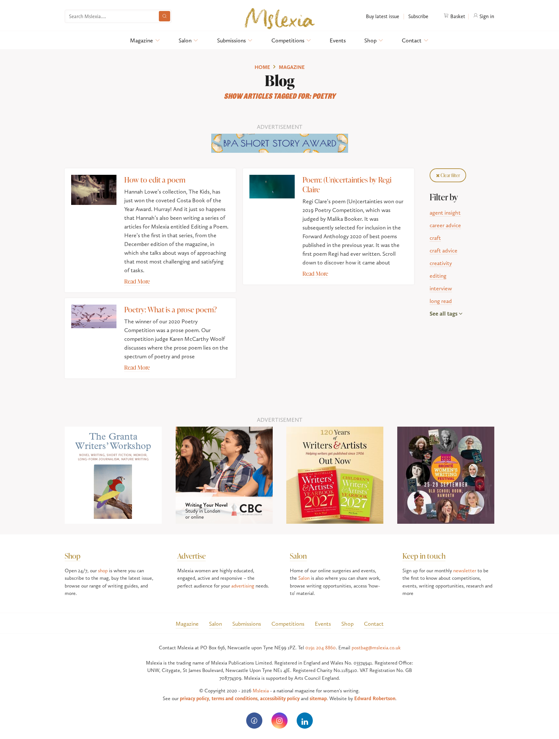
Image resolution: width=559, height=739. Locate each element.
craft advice (443, 250)
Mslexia (261, 691)
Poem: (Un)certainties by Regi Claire (346, 184)
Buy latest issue (382, 16)
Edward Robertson (374, 698)
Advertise (191, 556)
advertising (242, 586)
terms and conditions (235, 698)
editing (438, 275)
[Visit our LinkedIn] (305, 720)
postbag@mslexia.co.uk (376, 647)
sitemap (318, 698)
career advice (445, 225)
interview (441, 288)
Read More (137, 281)
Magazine (141, 40)
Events (338, 40)
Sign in (486, 16)
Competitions (287, 40)
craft (435, 237)
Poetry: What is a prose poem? (170, 309)
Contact (412, 40)
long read (441, 300)
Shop (370, 40)
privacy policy (194, 698)
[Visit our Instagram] (279, 720)
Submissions (231, 40)
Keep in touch (423, 556)
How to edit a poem (154, 179)
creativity (441, 263)
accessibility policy (280, 698)
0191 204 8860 (320, 647)
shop (103, 570)
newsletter (464, 570)
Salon (185, 40)
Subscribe (417, 16)
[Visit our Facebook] (254, 720)
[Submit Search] (164, 16)
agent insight (445, 212)
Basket (457, 16)
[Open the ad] (279, 142)
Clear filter (450, 175)
